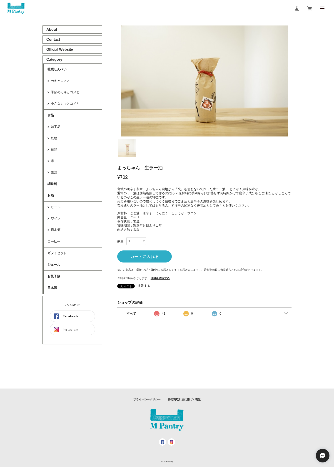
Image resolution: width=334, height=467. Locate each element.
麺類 (54, 149)
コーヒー (53, 241)
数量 (120, 241)
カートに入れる (144, 256)
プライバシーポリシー (147, 399)
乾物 (54, 138)
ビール (55, 207)
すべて (131, 313)
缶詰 (54, 172)
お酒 (50, 195)
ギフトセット (57, 253)
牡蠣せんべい (57, 69)
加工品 (55, 127)
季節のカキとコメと (65, 92)
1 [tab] (127, 148)
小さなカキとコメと (65, 103)
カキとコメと (60, 81)
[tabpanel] (204, 80)
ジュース (53, 264)
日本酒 (55, 230)
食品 (50, 115)
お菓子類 (53, 276)
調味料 (52, 184)
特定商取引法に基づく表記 (184, 399)
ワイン (55, 218)
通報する (143, 286)
